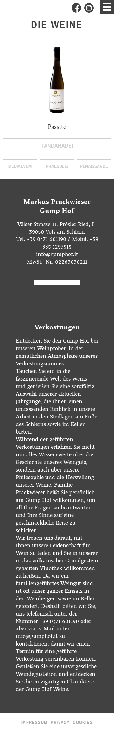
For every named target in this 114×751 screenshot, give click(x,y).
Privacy (60, 722)
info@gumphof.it (57, 255)
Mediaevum (20, 166)
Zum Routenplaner (57, 282)
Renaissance (94, 166)
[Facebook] (76, 8)
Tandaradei (57, 145)
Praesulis (57, 166)
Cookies (83, 722)
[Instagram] (89, 8)
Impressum (34, 722)
